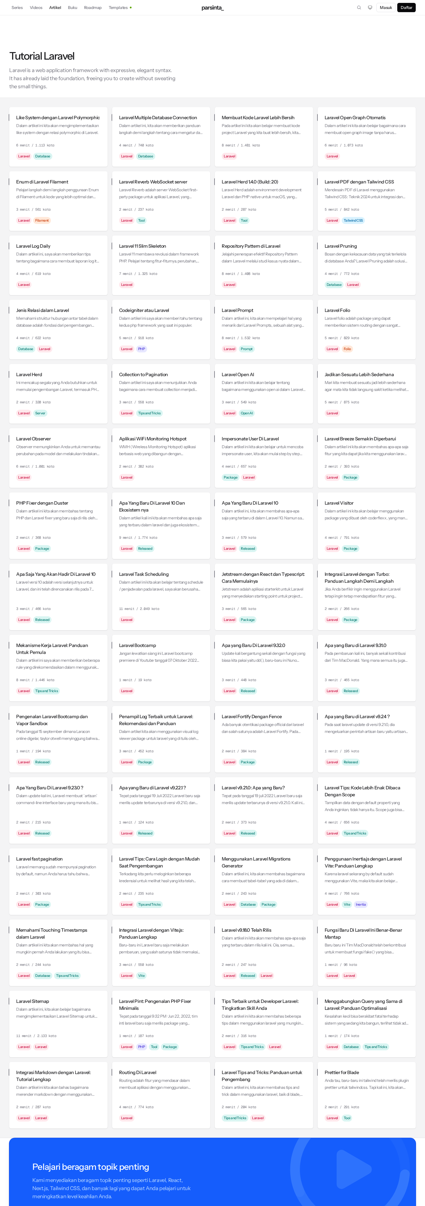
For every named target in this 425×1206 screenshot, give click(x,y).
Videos (36, 7)
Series (17, 7)
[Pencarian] (359, 7)
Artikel (55, 7)
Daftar (406, 7)
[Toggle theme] (370, 7)
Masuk (386, 7)
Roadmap (93, 7)
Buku (72, 7)
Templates (118, 7)
